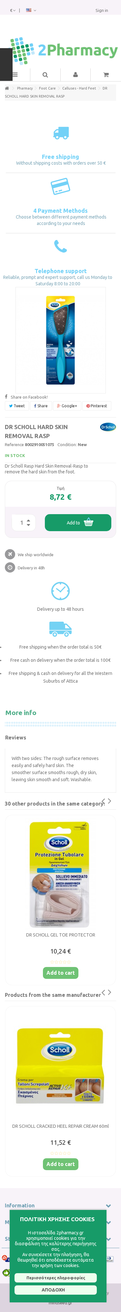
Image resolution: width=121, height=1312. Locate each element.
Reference (14, 444)
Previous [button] (99, 804)
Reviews (15, 737)
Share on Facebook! (29, 397)
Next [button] (113, 804)
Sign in (102, 10)
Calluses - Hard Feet (79, 88)
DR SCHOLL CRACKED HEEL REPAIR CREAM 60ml (60, 1126)
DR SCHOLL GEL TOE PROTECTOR (60, 934)
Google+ (69, 406)
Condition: (67, 444)
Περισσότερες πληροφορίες (55, 1277)
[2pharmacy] (60, 51)
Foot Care (47, 88)
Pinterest (98, 406)
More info (20, 712)
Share (42, 406)
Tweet (19, 406)
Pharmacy (25, 88)
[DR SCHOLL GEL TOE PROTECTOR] (60, 874)
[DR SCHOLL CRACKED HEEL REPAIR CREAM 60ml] (60, 1065)
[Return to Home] (7, 88)
